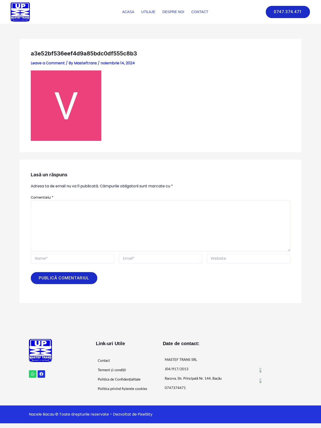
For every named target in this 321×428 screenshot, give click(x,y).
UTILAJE (148, 12)
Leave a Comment (48, 63)
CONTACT (199, 12)
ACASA (128, 12)
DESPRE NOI (173, 12)
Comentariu (42, 197)
